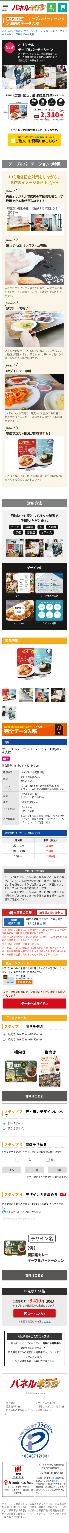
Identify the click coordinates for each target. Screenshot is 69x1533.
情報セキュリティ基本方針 (51, 1406)
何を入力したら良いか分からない (23, 1211)
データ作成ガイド (34, 1003)
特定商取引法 (13, 1406)
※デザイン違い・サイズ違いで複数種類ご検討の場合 (34, 1151)
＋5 (11, 1170)
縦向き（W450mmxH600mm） (25, 1034)
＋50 (57, 1170)
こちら (47, 1321)
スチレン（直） (32, 31)
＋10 (34, 1170)
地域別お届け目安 (49, 912)
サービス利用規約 (47, 1402)
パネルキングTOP (11, 31)
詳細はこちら (34, 1096)
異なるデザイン (16, 1128)
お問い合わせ (45, 1410)
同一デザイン (15, 1123)
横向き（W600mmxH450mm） (25, 1039)
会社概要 (10, 1402)
